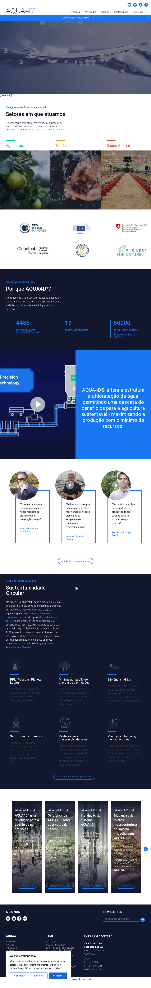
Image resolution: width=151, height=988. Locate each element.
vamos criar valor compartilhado (74, 776)
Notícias (105, 12)
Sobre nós (11, 941)
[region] (38, 966)
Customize (19, 976)
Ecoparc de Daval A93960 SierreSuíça (94, 951)
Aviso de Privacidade (55, 944)
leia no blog (27, 886)
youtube (129, 5)
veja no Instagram (92, 886)
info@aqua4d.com (93, 969)
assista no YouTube (60, 886)
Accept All (58, 976)
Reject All (38, 976)
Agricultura (11, 947)
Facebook (140, 5)
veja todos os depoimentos (75, 561)
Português (138, 12)
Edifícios (10, 950)
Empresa (75, 12)
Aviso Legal (50, 941)
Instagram (146, 5)
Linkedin (135, 5)
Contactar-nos (121, 12)
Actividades (90, 12)
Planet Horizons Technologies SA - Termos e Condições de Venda (59, 950)
